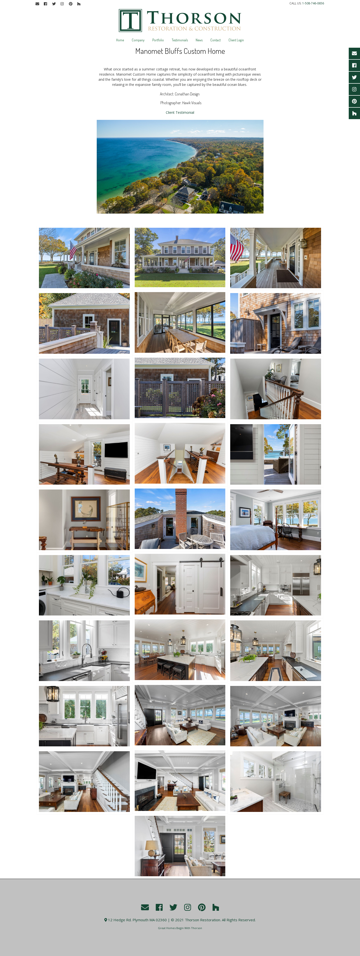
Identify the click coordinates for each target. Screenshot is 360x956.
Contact (215, 40)
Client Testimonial (180, 112)
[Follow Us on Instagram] (62, 4)
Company (138, 40)
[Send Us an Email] (37, 4)
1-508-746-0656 (313, 3)
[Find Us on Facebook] (45, 4)
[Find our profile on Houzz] (79, 4)
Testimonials (180, 40)
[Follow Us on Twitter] (54, 4)
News (199, 40)
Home (120, 40)
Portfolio (158, 40)
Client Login (236, 40)
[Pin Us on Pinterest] (70, 4)
